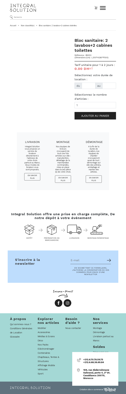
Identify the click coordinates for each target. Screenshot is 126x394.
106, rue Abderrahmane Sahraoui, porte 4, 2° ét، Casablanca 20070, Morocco (96, 374)
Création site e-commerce (92, 389)
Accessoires (44, 332)
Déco (40, 340)
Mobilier (42, 328)
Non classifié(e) (27, 26)
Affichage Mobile (46, 365)
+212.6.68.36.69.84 (93, 362)
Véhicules (43, 369)
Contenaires (44, 353)
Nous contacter (73, 328)
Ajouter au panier (95, 115)
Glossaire (15, 336)
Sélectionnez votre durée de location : (93, 77)
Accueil (13, 26)
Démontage (99, 332)
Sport (40, 373)
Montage (97, 328)
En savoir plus (32, 176)
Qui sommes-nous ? (20, 324)
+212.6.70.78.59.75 (93, 359)
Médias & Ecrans (46, 336)
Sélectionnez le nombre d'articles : (91, 96)
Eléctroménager (46, 348)
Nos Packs (43, 344)
